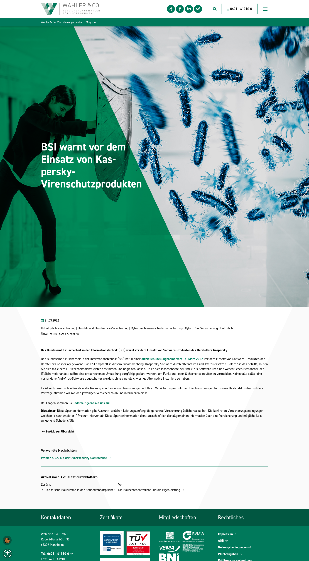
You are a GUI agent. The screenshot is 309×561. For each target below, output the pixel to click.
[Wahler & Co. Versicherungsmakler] (70, 8)
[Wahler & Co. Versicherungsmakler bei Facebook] (180, 9)
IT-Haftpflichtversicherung (58, 328)
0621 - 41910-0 (58, 554)
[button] (7, 540)
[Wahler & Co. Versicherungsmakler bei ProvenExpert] (198, 9)
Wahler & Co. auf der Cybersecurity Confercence (74, 458)
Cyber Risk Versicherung (201, 328)
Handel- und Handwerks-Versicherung (103, 328)
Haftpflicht (227, 328)
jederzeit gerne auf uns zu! (92, 403)
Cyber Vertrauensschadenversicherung (156, 328)
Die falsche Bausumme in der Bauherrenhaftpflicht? (80, 490)
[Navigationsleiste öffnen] (265, 9)
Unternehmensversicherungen (61, 333)
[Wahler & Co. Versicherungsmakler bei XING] (171, 9)
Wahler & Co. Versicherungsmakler (61, 22)
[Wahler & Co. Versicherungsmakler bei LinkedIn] (189, 9)
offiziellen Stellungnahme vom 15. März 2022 (172, 359)
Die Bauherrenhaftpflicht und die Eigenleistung (149, 490)
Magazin (91, 22)
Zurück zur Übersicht (60, 431)
